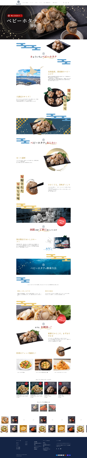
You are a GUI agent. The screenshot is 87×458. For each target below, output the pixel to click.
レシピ (26, 441)
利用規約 (35, 449)
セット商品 (18, 447)
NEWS (26, 444)
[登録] (70, 443)
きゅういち (20, 454)
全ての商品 (18, 448)
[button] (63, 3)
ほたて (17, 442)
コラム (26, 443)
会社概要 (35, 441)
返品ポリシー (36, 447)
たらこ (17, 445)
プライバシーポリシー (38, 446)
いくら (17, 444)
